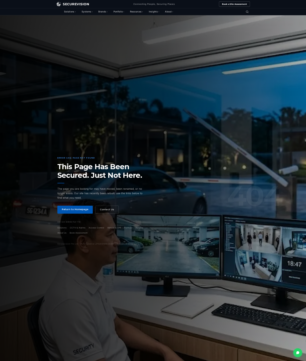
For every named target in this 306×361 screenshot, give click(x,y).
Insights (153, 11)
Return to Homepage (75, 209)
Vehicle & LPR (114, 227)
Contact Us (107, 209)
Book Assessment (78, 232)
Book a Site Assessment (234, 4)
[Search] (247, 11)
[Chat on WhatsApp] (297, 352)
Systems (86, 11)
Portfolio (118, 11)
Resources (136, 11)
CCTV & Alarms (77, 227)
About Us (61, 232)
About (168, 11)
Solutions (69, 11)
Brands (102, 11)
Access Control (96, 227)
